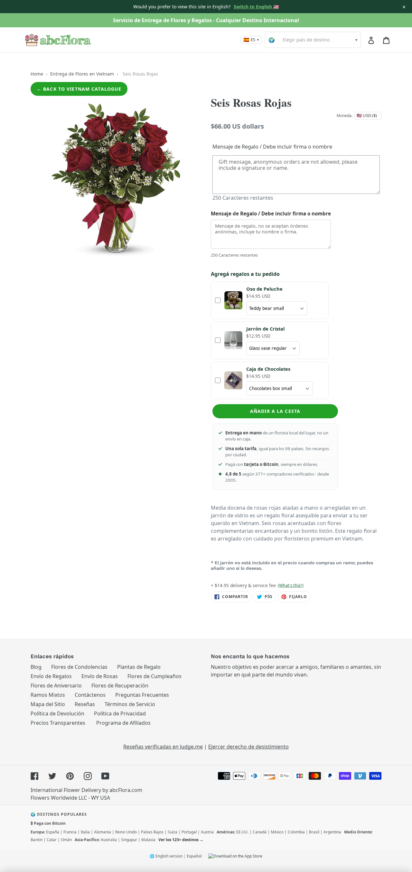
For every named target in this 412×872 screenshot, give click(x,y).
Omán (66, 839)
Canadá (260, 832)
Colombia (296, 832)
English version (169, 856)
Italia (85, 832)
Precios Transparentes (58, 722)
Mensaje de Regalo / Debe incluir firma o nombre (272, 146)
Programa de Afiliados (123, 722)
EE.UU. (242, 832)
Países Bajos (152, 832)
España (52, 832)
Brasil (314, 832)
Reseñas (85, 704)
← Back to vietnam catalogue (79, 89)
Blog (36, 666)
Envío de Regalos (51, 676)
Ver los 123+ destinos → (180, 839)
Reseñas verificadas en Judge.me (163, 746)
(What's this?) (291, 585)
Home (37, 74)
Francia (70, 832)
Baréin (36, 839)
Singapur (129, 839)
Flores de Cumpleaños (154, 676)
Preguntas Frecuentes (142, 694)
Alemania (102, 832)
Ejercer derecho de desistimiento (248, 746)
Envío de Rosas (99, 676)
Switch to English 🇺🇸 (256, 7)
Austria (207, 832)
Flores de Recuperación (119, 685)
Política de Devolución (57, 713)
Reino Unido (126, 832)
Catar (52, 839)
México (277, 832)
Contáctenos (90, 694)
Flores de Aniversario (56, 685)
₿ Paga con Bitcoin (48, 823)
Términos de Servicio (130, 704)
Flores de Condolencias (79, 666)
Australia (109, 839)
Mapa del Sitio (48, 704)
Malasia (148, 839)
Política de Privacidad (120, 713)
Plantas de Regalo (139, 666)
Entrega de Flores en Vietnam (82, 74)
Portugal (189, 832)
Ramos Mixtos (48, 694)
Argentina (332, 832)
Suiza (172, 832)
